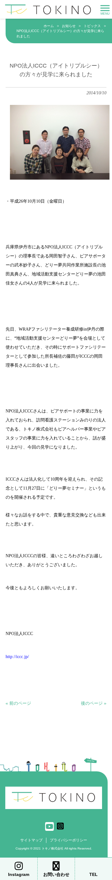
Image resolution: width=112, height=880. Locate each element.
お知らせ (69, 26)
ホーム (49, 26)
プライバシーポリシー (68, 840)
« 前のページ (18, 703)
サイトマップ (31, 840)
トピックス (92, 26)
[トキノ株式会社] (48, 9)
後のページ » (93, 703)
